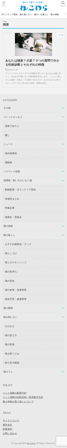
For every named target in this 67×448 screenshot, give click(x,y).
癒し (7, 135)
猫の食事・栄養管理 (15, 290)
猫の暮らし (9, 235)
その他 (7, 108)
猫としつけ (11, 253)
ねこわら (31, 443)
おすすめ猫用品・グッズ (18, 244)
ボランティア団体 (9, 14)
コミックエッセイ (12, 117)
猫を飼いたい (26, 14)
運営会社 (7, 425)
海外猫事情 (11, 153)
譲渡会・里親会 (13, 217)
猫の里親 (9, 344)
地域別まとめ (12, 199)
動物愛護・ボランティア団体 (20, 189)
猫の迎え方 (11, 335)
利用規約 (7, 429)
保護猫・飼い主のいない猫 (17, 180)
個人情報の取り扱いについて (18, 401)
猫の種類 (8, 308)
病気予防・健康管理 (15, 299)
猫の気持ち (11, 271)
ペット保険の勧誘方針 (14, 393)
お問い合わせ (10, 433)
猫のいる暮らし (41, 14)
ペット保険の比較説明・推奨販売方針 (23, 397)
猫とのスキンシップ (15, 262)
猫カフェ (8, 372)
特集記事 (9, 208)
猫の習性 (9, 281)
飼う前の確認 (12, 362)
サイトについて (11, 420)
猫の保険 (54, 14)
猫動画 (8, 162)
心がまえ (9, 326)
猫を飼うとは (12, 353)
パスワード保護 (11, 171)
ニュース (8, 144)
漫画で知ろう (12, 126)
